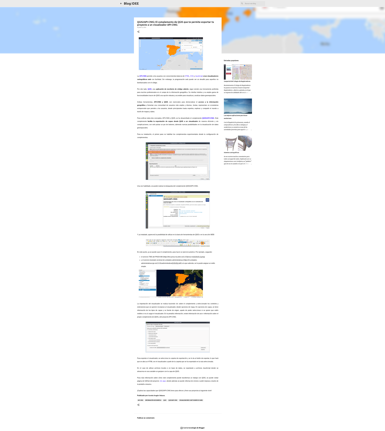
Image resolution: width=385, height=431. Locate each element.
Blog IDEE (131, 3)
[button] (138, 32)
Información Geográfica (153, 400)
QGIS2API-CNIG (173, 400)
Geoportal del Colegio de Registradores (237, 81)
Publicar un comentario (146, 418)
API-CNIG (140, 400)
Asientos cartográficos (231, 152)
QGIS (164, 400)
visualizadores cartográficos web (191, 400)
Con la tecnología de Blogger (194, 428)
